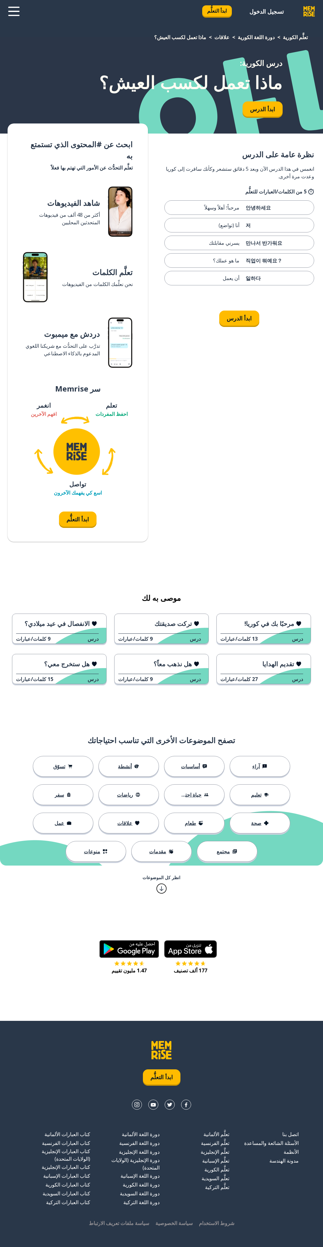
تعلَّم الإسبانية (215, 1160)
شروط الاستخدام (216, 1223)
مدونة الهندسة (284, 1160)
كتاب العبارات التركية (68, 1202)
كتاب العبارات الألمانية (67, 1134)
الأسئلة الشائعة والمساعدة (271, 1143)
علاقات (222, 37)
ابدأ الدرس (262, 109)
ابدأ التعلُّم (217, 10)
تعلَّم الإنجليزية (215, 1151)
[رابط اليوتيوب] (153, 1105)
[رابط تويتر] (170, 1105)
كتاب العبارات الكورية (67, 1184)
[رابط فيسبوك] (186, 1105)
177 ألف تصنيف (190, 970)
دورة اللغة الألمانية (141, 1134)
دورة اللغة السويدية (140, 1193)
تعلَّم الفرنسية (215, 1143)
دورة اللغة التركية (141, 1202)
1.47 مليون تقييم (129, 970)
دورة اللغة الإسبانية (140, 1175)
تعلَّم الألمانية (216, 1134)
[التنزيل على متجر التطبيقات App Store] (190, 949)
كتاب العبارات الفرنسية (66, 1143)
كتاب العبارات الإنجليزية (66, 1167)
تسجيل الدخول (267, 11)
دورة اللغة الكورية (256, 37)
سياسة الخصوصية (174, 1223)
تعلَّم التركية (217, 1187)
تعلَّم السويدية (215, 1178)
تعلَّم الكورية (295, 37)
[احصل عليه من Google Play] (129, 949)
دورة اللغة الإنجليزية (139, 1151)
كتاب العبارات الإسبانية (66, 1175)
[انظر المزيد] (13, 11)
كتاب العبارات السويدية (66, 1193)
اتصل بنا (290, 1134)
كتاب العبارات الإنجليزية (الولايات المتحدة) (66, 1155)
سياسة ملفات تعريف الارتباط (119, 1223)
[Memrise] (309, 11)
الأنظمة (291, 1151)
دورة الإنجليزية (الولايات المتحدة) (135, 1164)
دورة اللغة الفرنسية (139, 1143)
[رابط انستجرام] (137, 1105)
